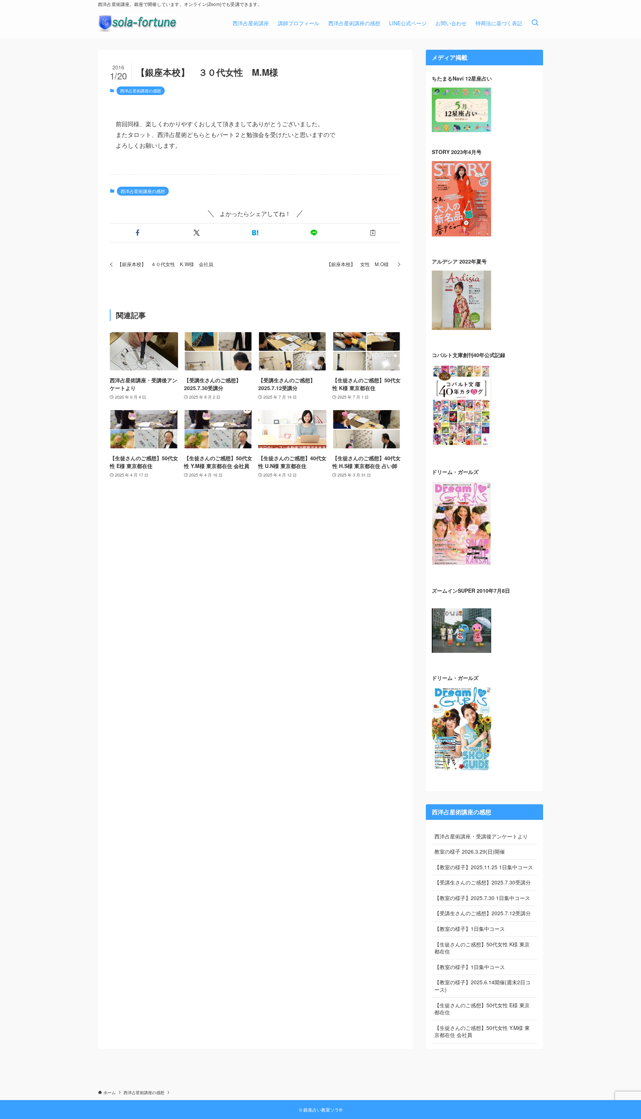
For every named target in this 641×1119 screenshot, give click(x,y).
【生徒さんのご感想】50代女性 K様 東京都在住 (482, 947)
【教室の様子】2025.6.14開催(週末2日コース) (482, 985)
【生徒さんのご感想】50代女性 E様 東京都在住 (482, 1008)
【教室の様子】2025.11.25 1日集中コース (483, 867)
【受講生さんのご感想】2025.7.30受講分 (482, 882)
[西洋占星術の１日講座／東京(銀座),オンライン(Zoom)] (137, 23)
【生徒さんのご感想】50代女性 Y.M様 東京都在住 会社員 (482, 1031)
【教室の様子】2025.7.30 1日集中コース (482, 898)
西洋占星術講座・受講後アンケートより (481, 836)
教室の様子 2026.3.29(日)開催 (469, 851)
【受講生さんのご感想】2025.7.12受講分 (482, 913)
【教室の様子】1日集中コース (469, 928)
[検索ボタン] (535, 23)
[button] (137, 232)
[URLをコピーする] (373, 232)
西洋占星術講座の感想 (140, 91)
